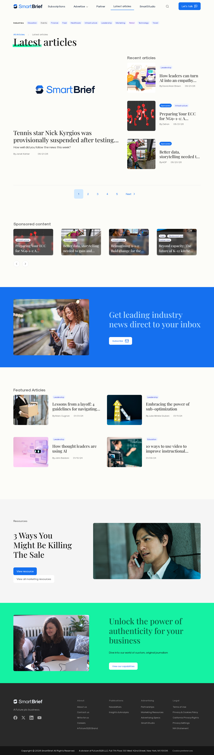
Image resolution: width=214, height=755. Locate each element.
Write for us (83, 717)
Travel (155, 23)
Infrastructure (91, 23)
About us (82, 706)
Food (64, 23)
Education (32, 23)
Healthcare (76, 23)
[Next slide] (25, 264)
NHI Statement (181, 728)
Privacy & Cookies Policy (185, 712)
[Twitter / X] (23, 718)
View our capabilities (123, 666)
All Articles (19, 34)
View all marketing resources (34, 578)
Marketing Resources (152, 712)
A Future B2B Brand (87, 728)
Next (128, 193)
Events (44, 23)
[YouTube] (39, 718)
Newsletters (115, 706)
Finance (54, 23)
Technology (144, 23)
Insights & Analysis (119, 712)
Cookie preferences (182, 750)
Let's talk (187, 6)
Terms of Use (179, 706)
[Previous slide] (16, 264)
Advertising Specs (150, 717)
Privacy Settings (181, 722)
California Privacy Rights (186, 717)
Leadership (106, 23)
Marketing (120, 23)
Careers (81, 722)
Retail (132, 23)
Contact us (83, 712)
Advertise (79, 6)
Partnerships (147, 706)
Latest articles (122, 6)
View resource (25, 571)
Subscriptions (56, 6)
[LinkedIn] (31, 718)
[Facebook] (15, 718)
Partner (100, 6)
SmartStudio (147, 6)
